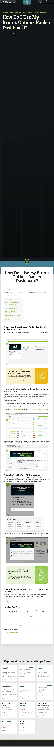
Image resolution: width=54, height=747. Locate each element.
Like (23, 618)
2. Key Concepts (26, 667)
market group (36, 406)
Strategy (15, 406)
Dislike (30, 618)
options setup (29, 406)
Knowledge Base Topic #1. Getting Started (12, 12)
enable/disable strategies (15, 409)
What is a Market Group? (15, 625)
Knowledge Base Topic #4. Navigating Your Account (34, 12)
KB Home (12, 292)
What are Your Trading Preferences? (39, 625)
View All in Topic (5, 679)
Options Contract (10, 632)
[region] (20, 378)
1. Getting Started (21, 292)
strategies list (40, 405)
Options (19, 332)
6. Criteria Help (44, 685)
